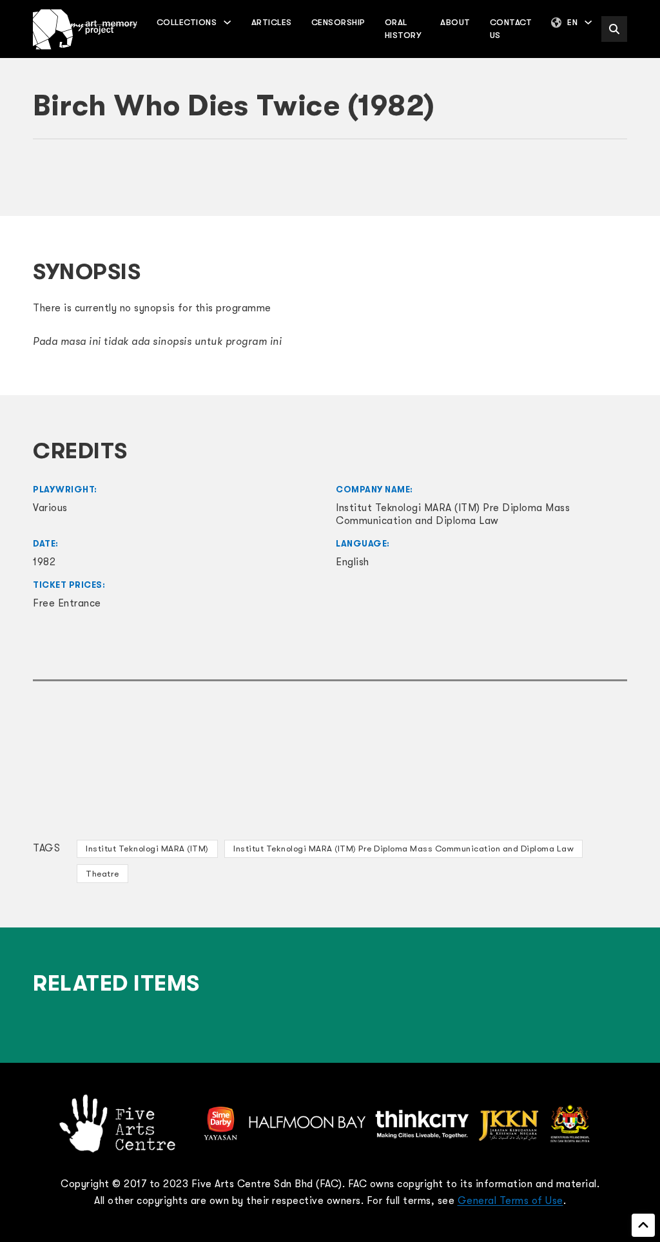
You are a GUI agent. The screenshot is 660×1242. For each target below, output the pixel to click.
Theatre (102, 873)
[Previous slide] (49, 184)
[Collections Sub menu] (227, 22)
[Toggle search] (614, 29)
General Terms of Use (510, 1201)
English (352, 562)
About (455, 22)
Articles (271, 22)
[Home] (85, 29)
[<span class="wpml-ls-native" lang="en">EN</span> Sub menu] (588, 22)
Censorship (338, 22)
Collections (187, 22)
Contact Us (511, 28)
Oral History (403, 28)
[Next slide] (611, 184)
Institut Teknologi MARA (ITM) (147, 848)
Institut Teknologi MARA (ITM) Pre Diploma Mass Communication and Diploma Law (403, 848)
